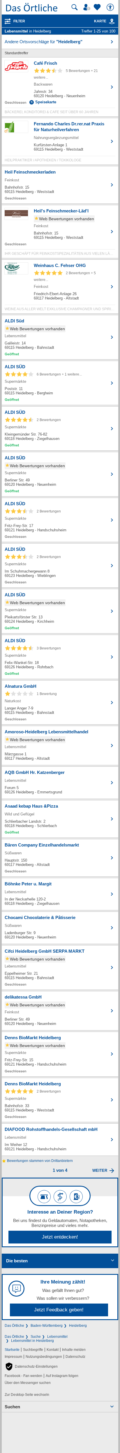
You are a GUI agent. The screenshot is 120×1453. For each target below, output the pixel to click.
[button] (31, 1366)
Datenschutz (75, 1357)
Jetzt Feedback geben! (59, 1310)
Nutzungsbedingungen (44, 1357)
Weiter (99, 1170)
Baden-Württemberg (47, 1326)
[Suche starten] (74, 7)
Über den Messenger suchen (28, 1383)
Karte (100, 21)
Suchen (12, 1406)
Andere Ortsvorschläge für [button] (43, 41)
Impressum (13, 1357)
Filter (19, 21)
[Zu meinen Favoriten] (97, 7)
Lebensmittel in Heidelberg (32, 1341)
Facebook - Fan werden (23, 1376)
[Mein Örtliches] (87, 7)
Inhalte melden (74, 1350)
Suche (36, 1337)
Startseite (12, 1350)
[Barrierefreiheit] (111, 7)
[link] (111, 21)
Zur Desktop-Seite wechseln (27, 1395)
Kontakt (53, 1350)
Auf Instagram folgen (62, 1376)
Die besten (17, 1260)
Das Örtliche (14, 1326)
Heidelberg (78, 1326)
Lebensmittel (57, 1337)
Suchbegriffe (33, 1350)
